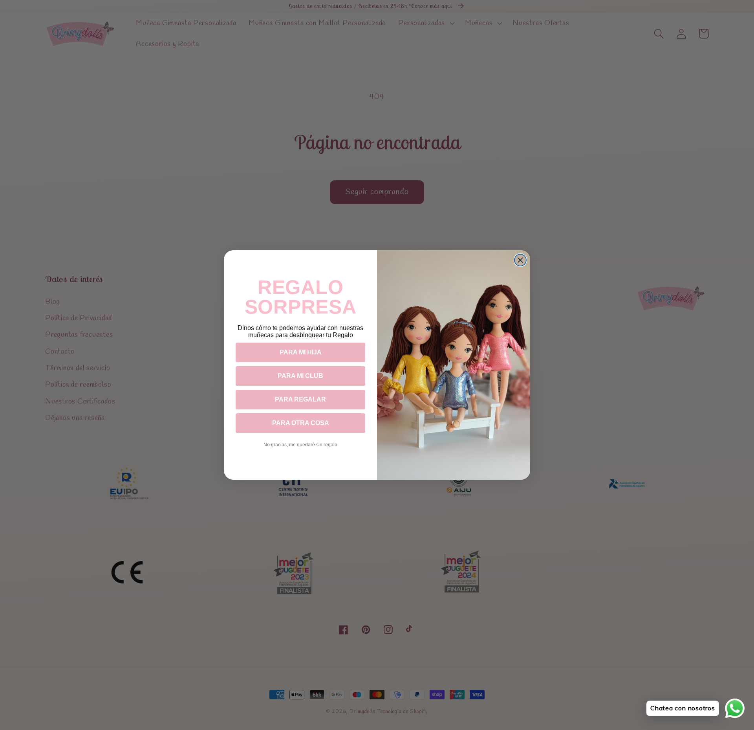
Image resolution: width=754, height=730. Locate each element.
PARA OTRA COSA (300, 423)
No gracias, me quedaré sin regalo (300, 445)
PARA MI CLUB (300, 375)
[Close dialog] (520, 260)
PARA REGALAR (300, 399)
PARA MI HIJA (301, 352)
